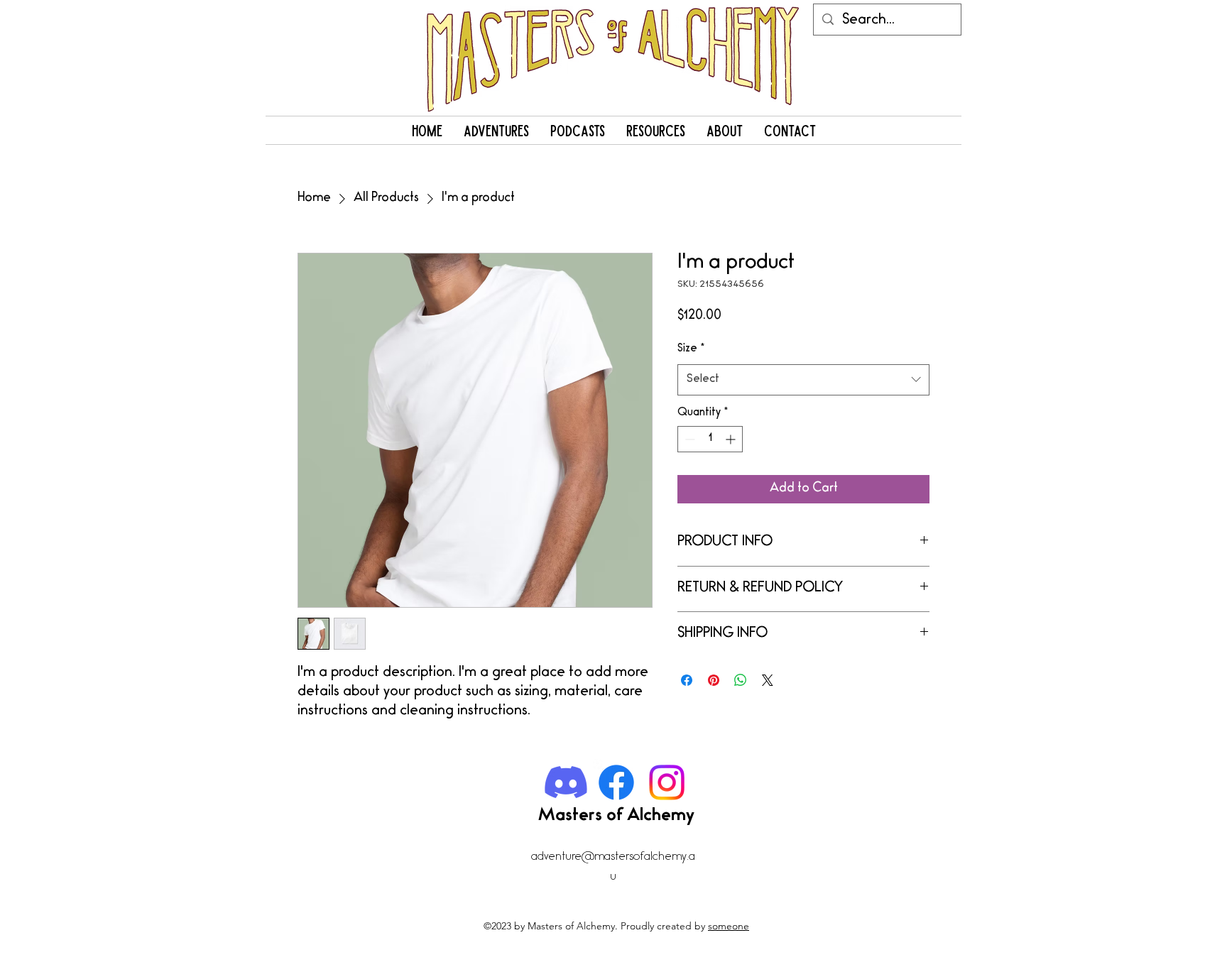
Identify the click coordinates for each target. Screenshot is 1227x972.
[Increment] (732, 439)
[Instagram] (666, 782)
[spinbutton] (710, 439)
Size (691, 349)
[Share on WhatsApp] (740, 680)
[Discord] (565, 782)
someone (728, 925)
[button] (496, 130)
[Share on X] (767, 680)
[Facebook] (616, 782)
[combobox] (803, 379)
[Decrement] (688, 439)
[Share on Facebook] (686, 680)
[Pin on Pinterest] (713, 680)
